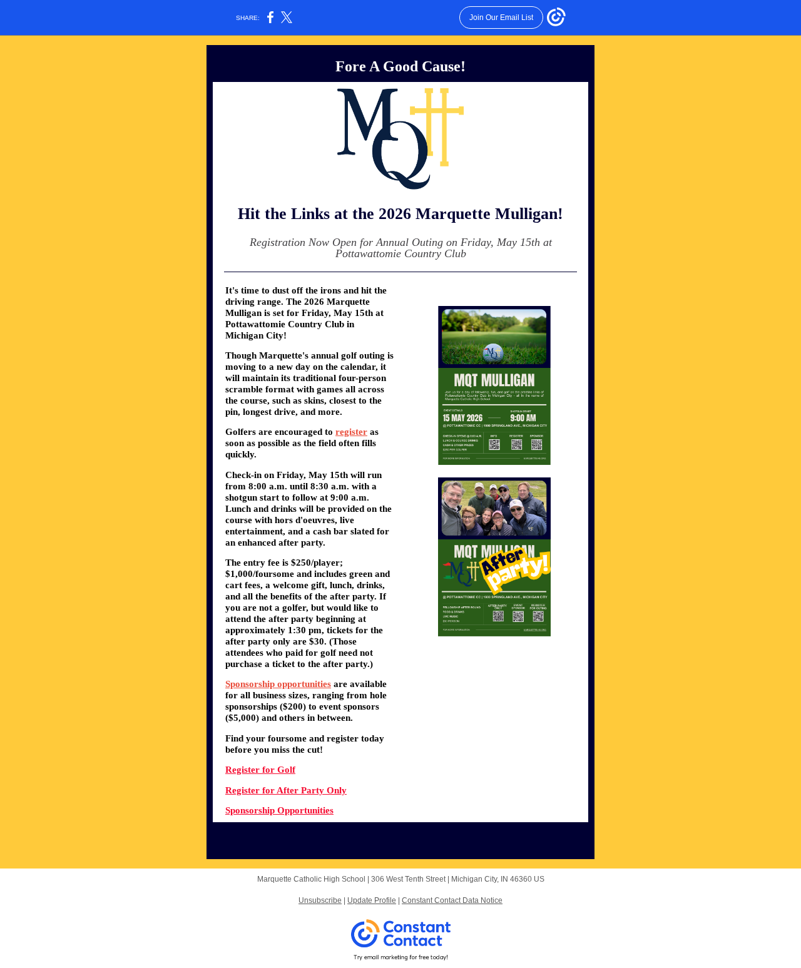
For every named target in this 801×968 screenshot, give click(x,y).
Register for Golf (260, 770)
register (351, 432)
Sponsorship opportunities (278, 684)
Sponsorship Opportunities (279, 810)
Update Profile (371, 900)
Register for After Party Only (286, 790)
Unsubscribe (320, 900)
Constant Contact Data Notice (452, 900)
